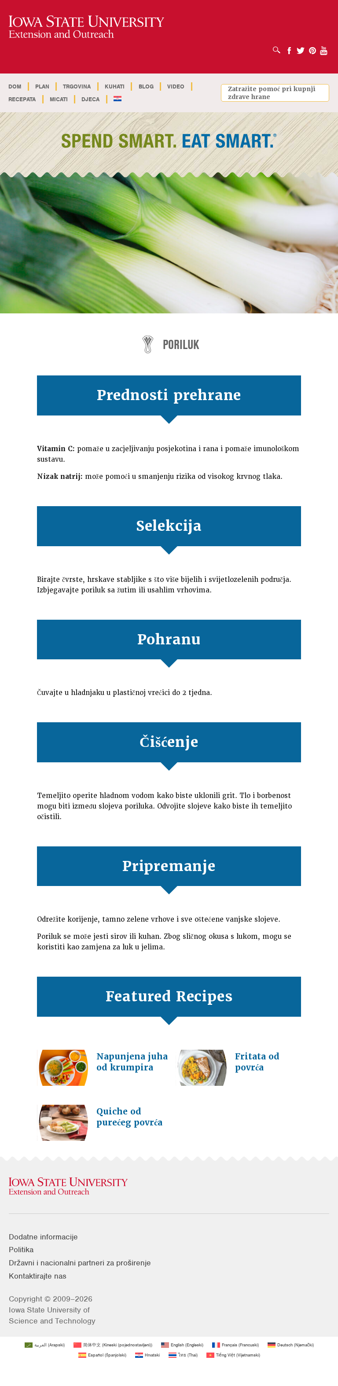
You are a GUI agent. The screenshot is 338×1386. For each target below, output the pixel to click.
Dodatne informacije (43, 1237)
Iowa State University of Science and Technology (52, 1315)
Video (175, 86)
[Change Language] (117, 99)
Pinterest (312, 47)
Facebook (289, 47)
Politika (21, 1249)
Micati (59, 99)
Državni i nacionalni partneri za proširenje (80, 1263)
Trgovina (77, 86)
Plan (42, 86)
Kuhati (115, 86)
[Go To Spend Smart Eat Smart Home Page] (86, 27)
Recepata (22, 99)
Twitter (300, 47)
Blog (146, 86)
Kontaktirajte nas (37, 1276)
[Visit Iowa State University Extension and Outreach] (169, 1186)
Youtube (324, 47)
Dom (14, 86)
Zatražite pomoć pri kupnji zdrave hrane (272, 93)
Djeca (90, 99)
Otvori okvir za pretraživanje (278, 47)
